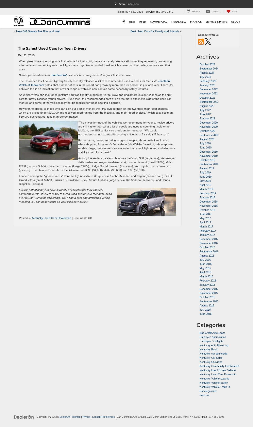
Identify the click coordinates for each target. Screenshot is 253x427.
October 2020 (207, 130)
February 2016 (208, 280)
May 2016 (205, 268)
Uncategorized (208, 391)
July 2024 (205, 76)
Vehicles (204, 395)
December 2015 (209, 288)
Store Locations (128, 4)
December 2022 (209, 89)
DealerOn (64, 417)
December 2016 (209, 239)
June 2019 (205, 176)
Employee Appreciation (213, 337)
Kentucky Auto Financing (214, 345)
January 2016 (207, 284)
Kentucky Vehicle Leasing (214, 378)
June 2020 (205, 147)
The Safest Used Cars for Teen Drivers (52, 48)
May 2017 (205, 218)
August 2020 (207, 139)
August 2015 (207, 305)
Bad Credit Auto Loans (212, 332)
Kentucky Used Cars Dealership (51, 218)
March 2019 (206, 189)
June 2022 (205, 114)
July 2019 (205, 172)
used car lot (59, 75)
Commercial (158, 22)
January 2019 (207, 197)
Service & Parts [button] (216, 22)
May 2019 (205, 180)
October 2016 (207, 247)
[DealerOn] (24, 416)
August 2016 (207, 255)
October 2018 (207, 209)
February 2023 (208, 81)
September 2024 (209, 68)
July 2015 (205, 309)
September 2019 (209, 164)
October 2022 (207, 97)
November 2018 (209, 205)
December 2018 (209, 201)
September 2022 (209, 101)
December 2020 (209, 122)
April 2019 (205, 185)
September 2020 (209, 135)
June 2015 (205, 313)
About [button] (235, 22)
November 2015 (209, 293)
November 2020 (209, 126)
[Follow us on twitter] (208, 41)
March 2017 (206, 226)
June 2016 (205, 263)
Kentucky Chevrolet (211, 361)
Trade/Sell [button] (178, 22)
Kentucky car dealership (213, 353)
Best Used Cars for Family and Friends (154, 31)
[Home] (124, 21)
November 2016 (209, 243)
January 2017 (207, 234)
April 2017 (205, 222)
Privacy (86, 417)
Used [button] (142, 22)
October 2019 (207, 160)
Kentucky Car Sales (211, 357)
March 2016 (206, 276)
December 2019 (209, 151)
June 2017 (205, 214)
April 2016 (205, 272)
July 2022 (205, 110)
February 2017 (208, 230)
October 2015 (207, 297)
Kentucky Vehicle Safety (214, 382)
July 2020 (205, 143)
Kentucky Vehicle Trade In (215, 386)
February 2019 (208, 193)
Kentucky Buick (209, 349)
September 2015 (209, 301)
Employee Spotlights (211, 341)
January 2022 (207, 118)
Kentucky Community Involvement (219, 366)
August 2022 (207, 106)
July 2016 (205, 259)
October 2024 (207, 64)
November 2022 (209, 93)
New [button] (132, 22)
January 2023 (207, 85)
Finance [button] (196, 22)
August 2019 (207, 168)
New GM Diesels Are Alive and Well (38, 31)
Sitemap (76, 417)
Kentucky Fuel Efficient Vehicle (218, 370)
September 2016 (209, 251)
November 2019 (209, 155)
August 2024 (207, 72)
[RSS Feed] (201, 41)
